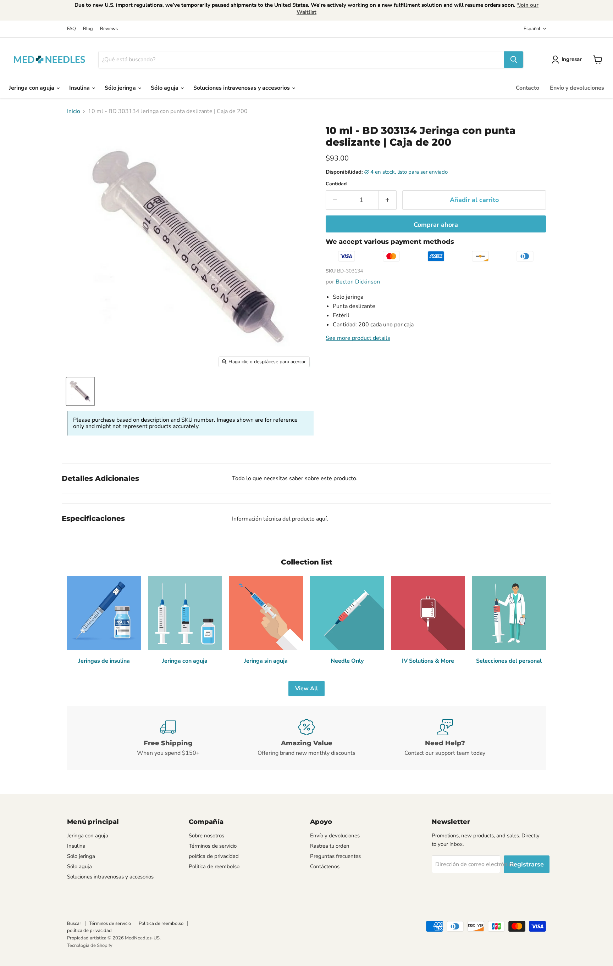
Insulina (80, 88)
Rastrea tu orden (329, 845)
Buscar (74, 923)
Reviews (109, 29)
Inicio (73, 111)
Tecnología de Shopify (89, 945)
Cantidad (336, 184)
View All (306, 688)
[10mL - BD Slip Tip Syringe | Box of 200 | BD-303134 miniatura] (80, 391)
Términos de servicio (213, 845)
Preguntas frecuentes (335, 856)
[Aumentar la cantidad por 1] (388, 200)
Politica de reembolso (214, 866)
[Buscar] (513, 59)
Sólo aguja (165, 88)
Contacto (527, 88)
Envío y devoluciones (577, 88)
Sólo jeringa (121, 88)
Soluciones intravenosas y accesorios (242, 88)
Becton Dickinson (358, 282)
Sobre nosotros (206, 835)
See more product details (358, 338)
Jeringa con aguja (32, 88)
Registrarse (526, 864)
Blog (88, 29)
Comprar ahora (436, 224)
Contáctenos (324, 866)
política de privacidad (214, 856)
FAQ (71, 29)
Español (532, 29)
